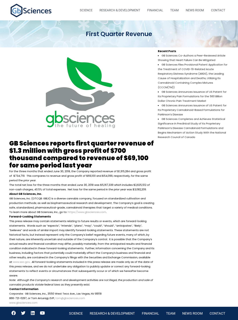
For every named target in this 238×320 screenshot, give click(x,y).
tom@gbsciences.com (70, 298)
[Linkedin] (32, 312)
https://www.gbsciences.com (87, 212)
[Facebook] (13, 312)
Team (174, 10)
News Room (195, 10)
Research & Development (119, 10)
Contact (218, 10)
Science (86, 10)
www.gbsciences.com (23, 302)
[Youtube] (42, 312)
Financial (155, 10)
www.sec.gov (21, 262)
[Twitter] (23, 312)
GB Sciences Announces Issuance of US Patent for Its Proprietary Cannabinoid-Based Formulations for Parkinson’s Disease (192, 110)
